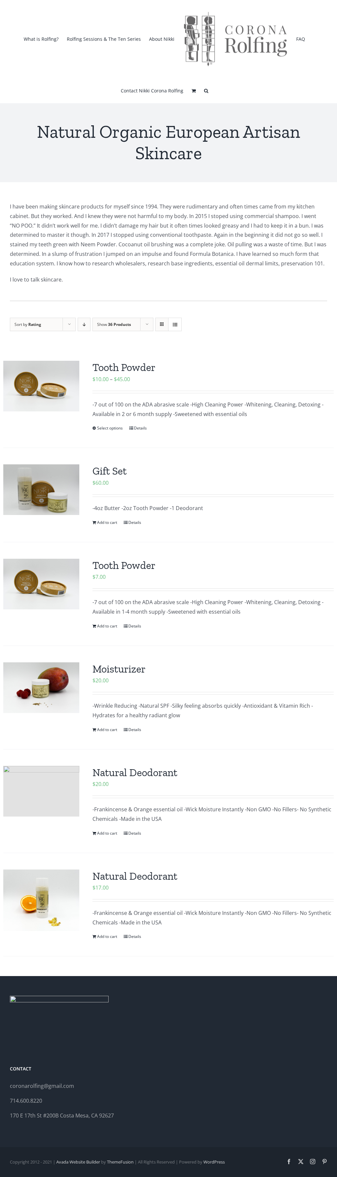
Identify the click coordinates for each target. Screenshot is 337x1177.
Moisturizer (118, 669)
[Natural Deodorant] (41, 791)
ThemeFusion (120, 1162)
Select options (110, 428)
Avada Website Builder (78, 1162)
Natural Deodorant (134, 772)
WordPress (214, 1162)
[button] (206, 90)
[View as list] (174, 324)
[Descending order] (84, 324)
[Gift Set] (41, 489)
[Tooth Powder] (41, 386)
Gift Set (109, 471)
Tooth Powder (123, 367)
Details (140, 428)
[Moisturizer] (41, 687)
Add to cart (107, 522)
